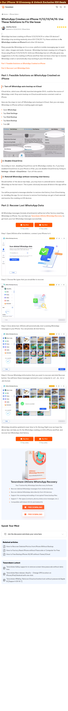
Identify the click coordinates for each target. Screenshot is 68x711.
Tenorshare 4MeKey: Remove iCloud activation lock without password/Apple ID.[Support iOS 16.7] (35, 580)
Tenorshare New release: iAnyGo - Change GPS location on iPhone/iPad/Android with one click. (28, 574)
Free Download (35, 507)
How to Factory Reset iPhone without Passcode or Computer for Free (33, 550)
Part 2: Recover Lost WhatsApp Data (15, 68)
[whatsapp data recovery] (34, 465)
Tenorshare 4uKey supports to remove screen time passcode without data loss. (34, 568)
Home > (6, 14)
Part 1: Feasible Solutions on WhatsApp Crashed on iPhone (23, 63)
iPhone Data (26, 29)
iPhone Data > (14, 14)
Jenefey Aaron (11, 27)
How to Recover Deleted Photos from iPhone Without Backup (29, 546)
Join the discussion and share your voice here (25, 534)
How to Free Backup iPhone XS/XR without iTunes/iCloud (28, 554)
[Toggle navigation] (64, 6)
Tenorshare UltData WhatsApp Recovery (46, 216)
